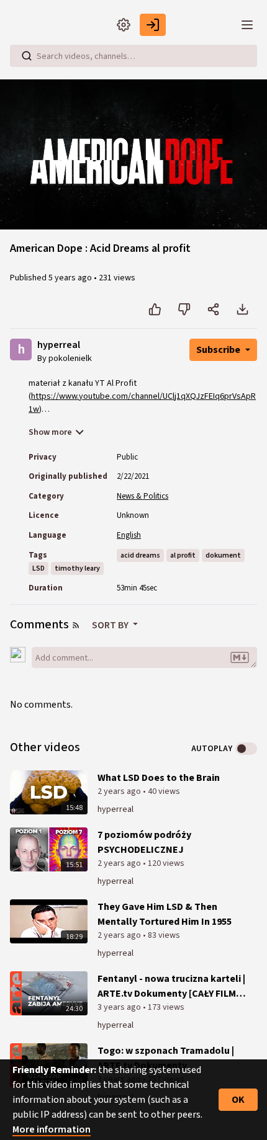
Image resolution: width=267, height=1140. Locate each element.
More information (51, 1129)
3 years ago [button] (120, 1007)
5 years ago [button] (71, 278)
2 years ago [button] (120, 791)
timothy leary (77, 568)
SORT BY (111, 625)
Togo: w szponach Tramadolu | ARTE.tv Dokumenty (165, 1058)
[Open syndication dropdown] (75, 625)
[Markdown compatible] (239, 657)
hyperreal (58, 345)
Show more (50, 432)
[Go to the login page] (153, 25)
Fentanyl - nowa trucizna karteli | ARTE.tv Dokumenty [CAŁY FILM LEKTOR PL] (171, 986)
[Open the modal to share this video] (213, 309)
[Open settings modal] (124, 25)
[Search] (26, 56)
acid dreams (140, 555)
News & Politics (142, 496)
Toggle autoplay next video (246, 748)
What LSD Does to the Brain (158, 778)
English (129, 535)
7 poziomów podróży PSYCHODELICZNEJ (144, 842)
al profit (183, 555)
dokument (223, 555)
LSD (38, 568)
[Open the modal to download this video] (242, 309)
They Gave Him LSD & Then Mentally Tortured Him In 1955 (164, 914)
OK (238, 1100)
